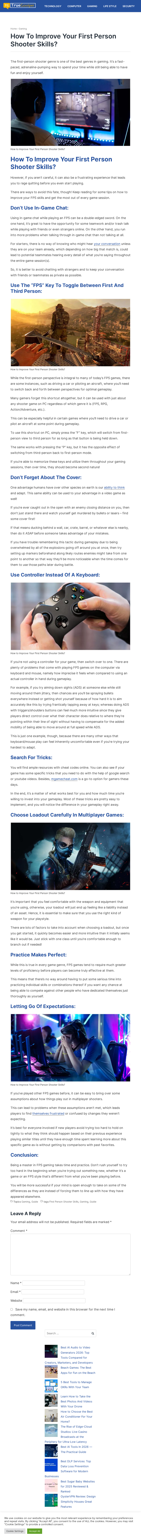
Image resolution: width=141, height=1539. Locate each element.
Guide (34, 1201)
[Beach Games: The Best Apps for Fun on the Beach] (51, 1372)
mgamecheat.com (64, 779)
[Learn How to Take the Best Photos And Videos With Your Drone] (51, 1401)
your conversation (107, 244)
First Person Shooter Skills (63, 1201)
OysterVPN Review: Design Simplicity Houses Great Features (78, 1501)
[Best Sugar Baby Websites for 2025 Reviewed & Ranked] (51, 1486)
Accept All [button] (34, 1531)
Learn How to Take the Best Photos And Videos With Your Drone (76, 1401)
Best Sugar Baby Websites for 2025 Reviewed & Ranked (78, 1486)
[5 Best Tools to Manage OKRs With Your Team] (51, 1386)
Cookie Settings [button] (14, 1531)
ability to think (114, 487)
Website (16, 1300)
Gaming (23, 28)
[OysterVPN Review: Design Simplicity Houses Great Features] (51, 1501)
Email (15, 1292)
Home (13, 28)
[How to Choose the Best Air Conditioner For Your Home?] (51, 1416)
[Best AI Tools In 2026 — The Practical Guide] (51, 1451)
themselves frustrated (48, 1113)
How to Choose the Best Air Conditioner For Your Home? (77, 1416)
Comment (18, 1231)
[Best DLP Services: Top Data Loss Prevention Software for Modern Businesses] (51, 1466)
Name (15, 1283)
